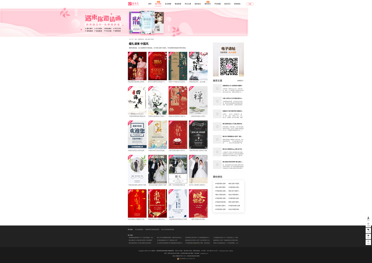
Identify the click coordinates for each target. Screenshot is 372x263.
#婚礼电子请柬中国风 (234, 191)
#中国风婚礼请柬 (220, 183)
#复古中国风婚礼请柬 (234, 194)
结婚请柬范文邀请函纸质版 (152, 229)
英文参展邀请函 (139, 229)
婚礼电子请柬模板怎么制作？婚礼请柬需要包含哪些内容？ (233, 136)
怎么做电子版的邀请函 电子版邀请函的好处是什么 (170, 243)
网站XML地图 (178, 250)
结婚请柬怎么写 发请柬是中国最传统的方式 (233, 85)
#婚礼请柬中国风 (220, 187)
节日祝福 (217, 4)
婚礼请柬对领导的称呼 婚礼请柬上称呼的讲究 (233, 162)
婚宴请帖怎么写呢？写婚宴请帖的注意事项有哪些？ (226, 240)
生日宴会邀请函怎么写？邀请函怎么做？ (167, 240)
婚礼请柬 (158, 4)
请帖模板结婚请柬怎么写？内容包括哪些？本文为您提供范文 (142, 237)
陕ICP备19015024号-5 (212, 250)
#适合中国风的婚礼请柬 (234, 209)
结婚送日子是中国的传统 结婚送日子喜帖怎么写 (233, 111)
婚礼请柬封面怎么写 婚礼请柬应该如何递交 (233, 124)
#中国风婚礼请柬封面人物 (221, 209)
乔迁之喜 (188, 4)
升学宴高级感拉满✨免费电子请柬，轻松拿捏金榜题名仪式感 (198, 243)
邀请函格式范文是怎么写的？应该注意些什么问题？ (198, 240)
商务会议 (198, 4)
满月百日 (208, 4)
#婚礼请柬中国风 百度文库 (234, 202)
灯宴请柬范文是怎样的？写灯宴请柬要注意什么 (197, 237)
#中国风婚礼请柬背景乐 (234, 198)
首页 (149, 4)
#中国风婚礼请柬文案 (221, 198)
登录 (250, 4)
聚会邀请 (178, 4)
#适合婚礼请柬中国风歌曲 (221, 205)
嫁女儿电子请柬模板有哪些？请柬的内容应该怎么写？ (170, 237)
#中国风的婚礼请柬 (234, 205)
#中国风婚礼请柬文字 (234, 187)
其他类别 (237, 4)
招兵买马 (227, 4)
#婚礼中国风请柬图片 (221, 194)
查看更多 (240, 80)
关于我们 (203, 250)
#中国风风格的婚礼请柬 (221, 202)
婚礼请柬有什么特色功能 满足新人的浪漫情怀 (140, 240)
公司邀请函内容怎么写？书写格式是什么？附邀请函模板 (226, 237)
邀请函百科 (141, 39)
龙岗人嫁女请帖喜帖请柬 (167, 229)
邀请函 (153, 250)
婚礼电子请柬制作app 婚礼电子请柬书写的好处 (233, 149)
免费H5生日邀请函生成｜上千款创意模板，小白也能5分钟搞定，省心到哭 (226, 243)
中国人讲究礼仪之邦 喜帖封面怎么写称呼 (233, 98)
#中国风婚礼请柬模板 (221, 191)
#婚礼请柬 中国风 (233, 183)
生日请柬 (168, 4)
